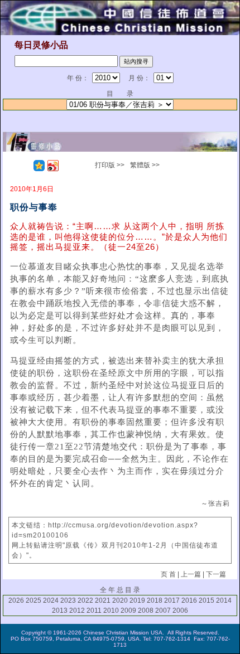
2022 (85, 600)
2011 (94, 610)
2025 (33, 600)
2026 (16, 600)
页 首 (168, 574)
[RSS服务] (25, 165)
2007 (163, 610)
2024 (51, 600)
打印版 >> (109, 165)
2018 (154, 600)
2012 (77, 610)
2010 (111, 610)
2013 (60, 610)
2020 (120, 600)
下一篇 (216, 574)
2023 (68, 600)
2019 (137, 600)
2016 (189, 600)
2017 (172, 600)
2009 (128, 610)
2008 (145, 610)
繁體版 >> (145, 165)
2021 (103, 600)
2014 (224, 600)
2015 (206, 600)
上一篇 (191, 574)
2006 (180, 610)
